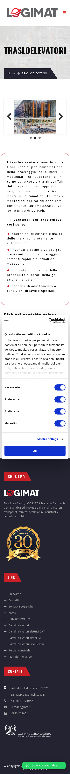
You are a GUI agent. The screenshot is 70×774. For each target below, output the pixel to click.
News (12, 612)
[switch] (60, 399)
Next (59, 117)
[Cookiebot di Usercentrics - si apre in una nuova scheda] (49, 320)
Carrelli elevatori (19, 625)
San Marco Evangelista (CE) (28, 694)
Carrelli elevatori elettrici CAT (27, 631)
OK (35, 450)
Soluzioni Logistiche (21, 606)
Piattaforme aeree (20, 656)
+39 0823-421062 (22, 701)
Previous (10, 117)
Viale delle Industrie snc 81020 (29, 688)
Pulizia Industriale (19, 650)
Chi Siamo (15, 594)
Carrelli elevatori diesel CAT (26, 638)
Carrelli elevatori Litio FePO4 (26, 644)
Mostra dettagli (47, 439)
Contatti (14, 600)
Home (12, 73)
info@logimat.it (21, 707)
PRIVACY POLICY (19, 619)
